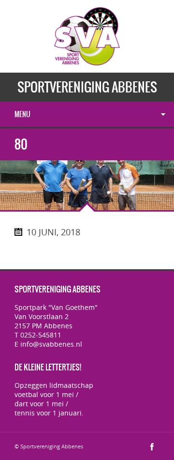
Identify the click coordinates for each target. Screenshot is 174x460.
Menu (22, 114)
